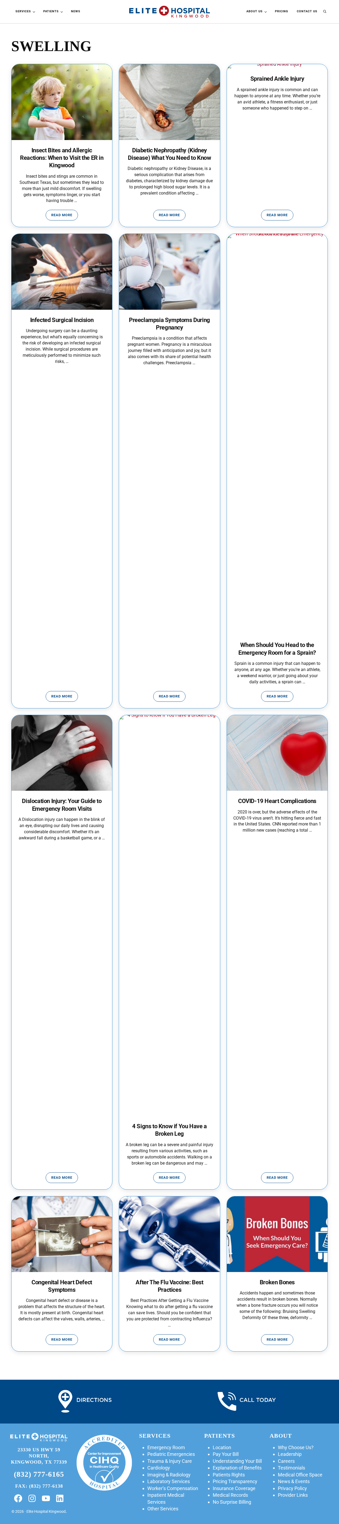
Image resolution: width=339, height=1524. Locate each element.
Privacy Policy (292, 1488)
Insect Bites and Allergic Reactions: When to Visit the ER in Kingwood (61, 158)
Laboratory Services (168, 1481)
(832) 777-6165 (39, 1474)
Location (222, 1447)
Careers (286, 1461)
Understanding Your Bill (237, 1461)
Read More (64, 216)
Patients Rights (229, 1475)
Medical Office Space (300, 1475)
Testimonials (291, 1468)
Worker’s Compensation (172, 1488)
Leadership (290, 1454)
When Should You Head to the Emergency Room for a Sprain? (277, 648)
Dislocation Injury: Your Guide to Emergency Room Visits (61, 804)
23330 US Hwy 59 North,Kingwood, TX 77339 (39, 1455)
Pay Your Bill (226, 1454)
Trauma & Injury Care (169, 1461)
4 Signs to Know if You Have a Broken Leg (169, 1130)
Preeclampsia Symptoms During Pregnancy (169, 323)
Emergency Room (166, 1447)
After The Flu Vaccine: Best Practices (169, 1286)
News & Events (294, 1481)
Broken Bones (277, 1282)
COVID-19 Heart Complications (277, 800)
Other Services (162, 1508)
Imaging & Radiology (169, 1475)
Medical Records (230, 1495)
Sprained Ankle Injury (277, 78)
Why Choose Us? (296, 1447)
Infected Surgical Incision (62, 319)
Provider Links (293, 1495)
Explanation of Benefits (237, 1468)
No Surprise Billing (232, 1502)
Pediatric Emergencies (171, 1454)
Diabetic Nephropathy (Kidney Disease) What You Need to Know (169, 154)
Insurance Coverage (234, 1488)
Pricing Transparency (235, 1481)
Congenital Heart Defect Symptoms (61, 1286)
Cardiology (158, 1468)
